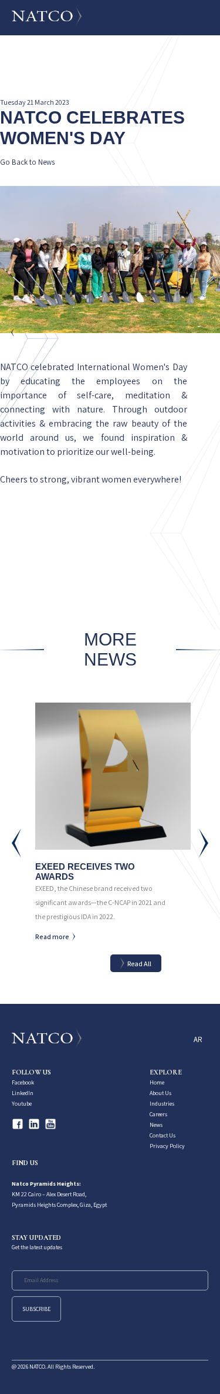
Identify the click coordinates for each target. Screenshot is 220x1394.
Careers (158, 1114)
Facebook (23, 1082)
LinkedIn (22, 1093)
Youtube (22, 1103)
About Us (160, 1093)
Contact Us (162, 1135)
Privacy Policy (167, 1146)
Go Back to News (27, 162)
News (156, 1125)
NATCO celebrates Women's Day (92, 128)
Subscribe (36, 1309)
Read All (139, 964)
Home (157, 1082)
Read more (52, 937)
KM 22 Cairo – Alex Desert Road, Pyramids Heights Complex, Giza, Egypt (59, 1194)
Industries (162, 1103)
